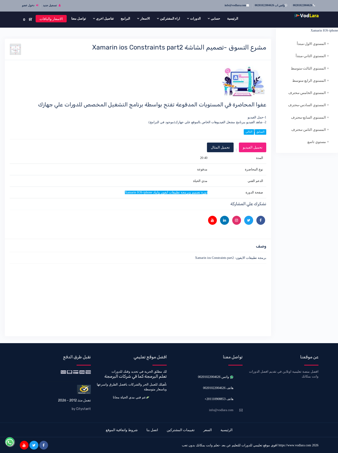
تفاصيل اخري (105, 18)
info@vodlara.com (235, 5)
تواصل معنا (78, 18)
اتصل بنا (152, 430)
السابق (260, 131)
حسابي (215, 18)
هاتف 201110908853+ (219, 399)
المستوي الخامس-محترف (307, 93)
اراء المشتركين (170, 18)
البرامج (125, 18)
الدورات (195, 18)
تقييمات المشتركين (181, 430)
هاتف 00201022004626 (218, 388)
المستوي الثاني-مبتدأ (311, 56)
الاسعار (145, 18)
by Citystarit (81, 409)
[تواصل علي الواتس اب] (9, 441)
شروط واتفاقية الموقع (122, 430)
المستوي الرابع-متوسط (309, 80)
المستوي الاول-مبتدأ (311, 44)
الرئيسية (232, 18)
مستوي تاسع (316, 142)
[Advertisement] (138, 299)
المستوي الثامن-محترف (308, 130)
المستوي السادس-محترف (307, 105)
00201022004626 (303, 5)
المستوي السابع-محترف (308, 117)
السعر (207, 430)
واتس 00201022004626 (214, 377)
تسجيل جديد (50, 5)
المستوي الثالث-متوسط (308, 68)
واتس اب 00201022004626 (270, 5)
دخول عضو (28, 5)
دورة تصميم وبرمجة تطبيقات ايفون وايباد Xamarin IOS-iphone (311, 28)
